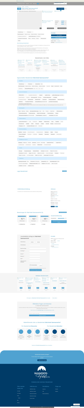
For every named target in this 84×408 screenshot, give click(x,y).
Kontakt (57, 206)
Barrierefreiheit (77, 404)
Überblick (21, 80)
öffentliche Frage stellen (42, 315)
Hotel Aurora (21, 280)
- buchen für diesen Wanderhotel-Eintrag (63, 336)
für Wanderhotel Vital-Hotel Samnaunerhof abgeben (21, 337)
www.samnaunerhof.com (58, 42)
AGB (43, 391)
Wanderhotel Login (57, 2)
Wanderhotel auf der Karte (55, 39)
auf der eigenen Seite (55, 336)
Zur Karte (52, 243)
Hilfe (62, 2)
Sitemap (18, 402)
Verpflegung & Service (23, 139)
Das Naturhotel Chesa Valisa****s (38, 65)
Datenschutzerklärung (46, 393)
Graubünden (56, 195)
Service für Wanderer (23, 91)
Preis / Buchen (61, 8)
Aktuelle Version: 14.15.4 (50, 407)
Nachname (22, 256)
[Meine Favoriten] (38, 3)
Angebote (27, 3)
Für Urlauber (19, 393)
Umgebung (21, 158)
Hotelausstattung (22, 118)
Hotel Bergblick (54, 280)
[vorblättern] (40, 20)
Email (21, 258)
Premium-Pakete (32, 398)
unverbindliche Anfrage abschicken (35, 270)
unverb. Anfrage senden (59, 37)
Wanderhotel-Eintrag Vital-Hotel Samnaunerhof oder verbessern (46, 337)
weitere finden (29, 336)
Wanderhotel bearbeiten (33, 393)
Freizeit (20, 147)
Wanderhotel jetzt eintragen (42, 360)
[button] (29, 20)
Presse (18, 395)
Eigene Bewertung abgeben (63, 212)
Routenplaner (52, 206)
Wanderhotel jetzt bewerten (59, 222)
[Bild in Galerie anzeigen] (48, 15)
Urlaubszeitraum (23, 241)
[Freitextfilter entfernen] (64, 3)
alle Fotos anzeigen (51, 28)
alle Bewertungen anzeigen (62, 28)
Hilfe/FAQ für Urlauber (33, 391)
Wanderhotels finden (21, 3)
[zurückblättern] (19, 20)
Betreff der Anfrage (23, 248)
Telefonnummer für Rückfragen (23, 261)
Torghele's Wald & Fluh (62, 280)
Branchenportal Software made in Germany (36, 407)
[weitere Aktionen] (66, 9)
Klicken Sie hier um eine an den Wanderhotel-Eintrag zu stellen (42, 310)
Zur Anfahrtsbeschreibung (55, 244)
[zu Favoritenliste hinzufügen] (18, 12)
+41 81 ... (54, 240)
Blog (31, 3)
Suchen (66, 3)
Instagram (56, 391)
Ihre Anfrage (22, 250)
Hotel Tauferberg (37, 281)
